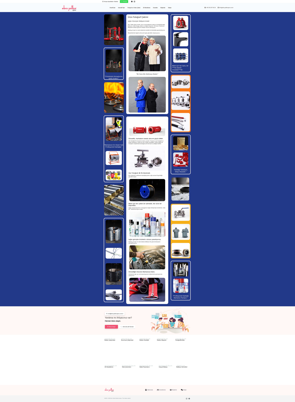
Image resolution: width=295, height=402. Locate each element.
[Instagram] (134, 1)
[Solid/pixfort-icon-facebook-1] (189, 398)
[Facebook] (132, 1)
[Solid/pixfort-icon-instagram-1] (186, 398)
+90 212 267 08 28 (211, 7)
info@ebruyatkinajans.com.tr (226, 7)
